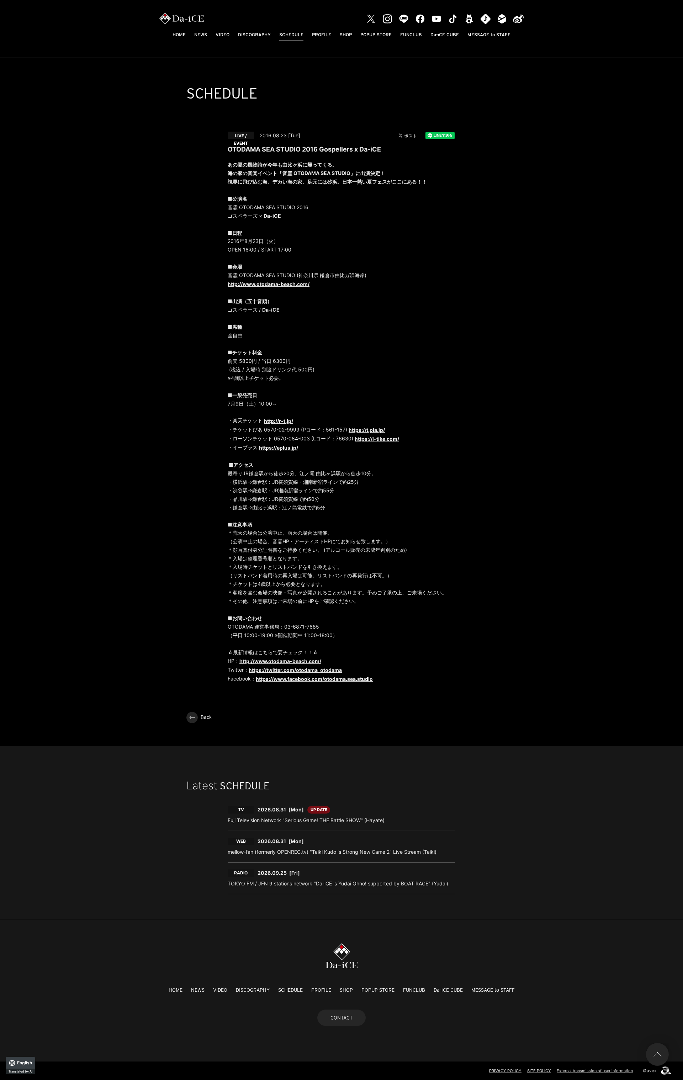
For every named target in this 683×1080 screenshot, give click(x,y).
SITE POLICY (539, 1070)
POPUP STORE (376, 34)
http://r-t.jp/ (278, 421)
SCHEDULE (291, 34)
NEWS (200, 34)
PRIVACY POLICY (505, 1070)
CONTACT (341, 1018)
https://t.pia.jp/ (367, 430)
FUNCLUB (411, 34)
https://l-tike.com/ (377, 439)
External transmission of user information (595, 1070)
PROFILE (321, 34)
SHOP (346, 34)
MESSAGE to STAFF (488, 34)
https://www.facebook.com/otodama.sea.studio (314, 679)
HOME (179, 34)
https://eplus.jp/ (278, 448)
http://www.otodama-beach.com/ (268, 284)
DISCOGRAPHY (254, 34)
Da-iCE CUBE (444, 34)
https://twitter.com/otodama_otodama (295, 670)
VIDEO (222, 34)
